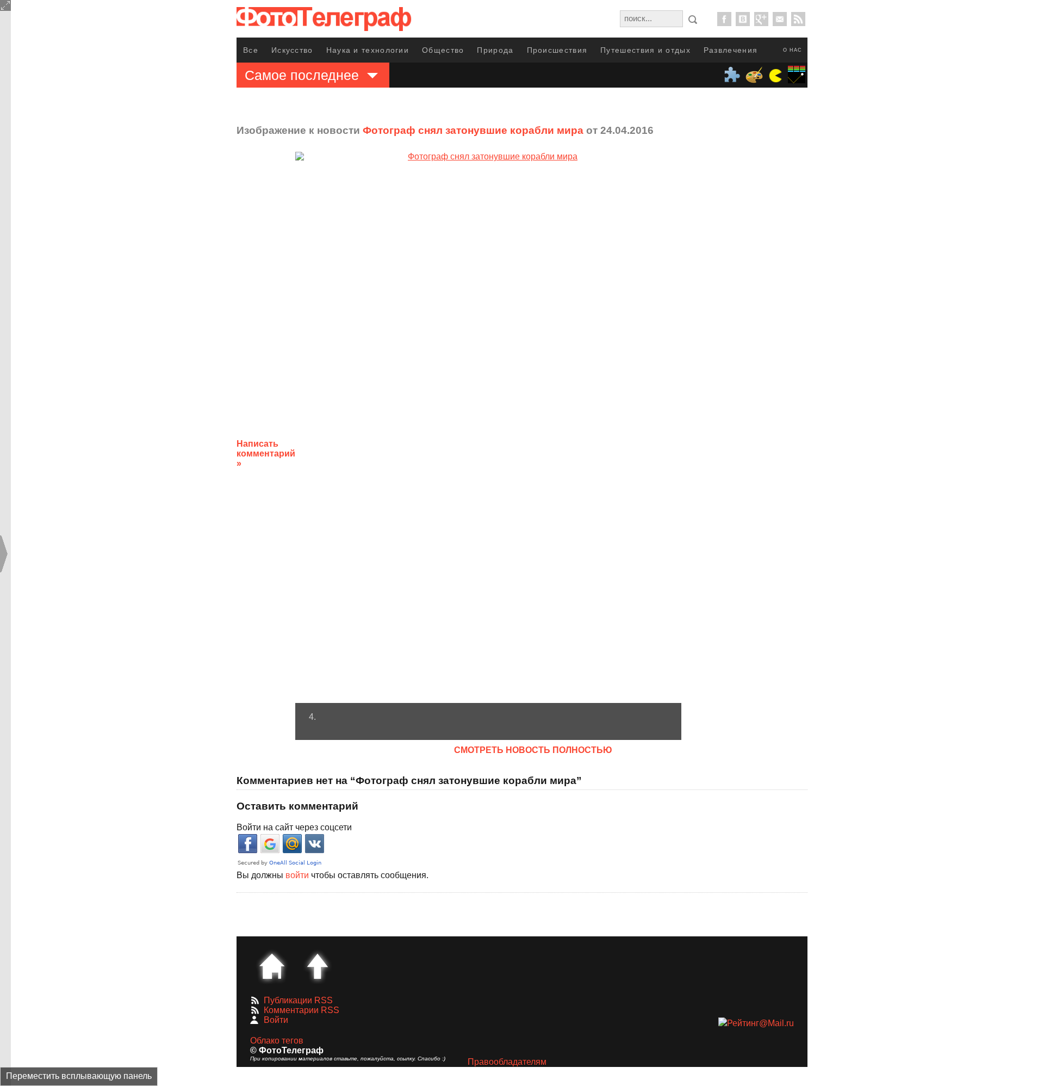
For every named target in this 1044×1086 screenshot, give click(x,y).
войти (297, 875)
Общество (443, 50)
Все (250, 50)
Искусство (292, 50)
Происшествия (557, 50)
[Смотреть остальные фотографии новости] (488, 427)
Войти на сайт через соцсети (294, 827)
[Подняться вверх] (317, 966)
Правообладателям (507, 1061)
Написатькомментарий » (266, 453)
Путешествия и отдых (645, 50)
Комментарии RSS (301, 1010)
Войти (276, 1020)
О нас (792, 50)
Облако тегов (276, 1040)
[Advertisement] (768, 445)
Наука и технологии (367, 50)
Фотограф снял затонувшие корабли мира (473, 130)
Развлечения (730, 50)
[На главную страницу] (272, 966)
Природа (495, 50)
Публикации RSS (298, 1000)
